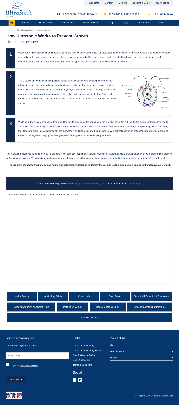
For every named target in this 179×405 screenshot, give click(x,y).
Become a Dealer (141, 3)
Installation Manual (72, 307)
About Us (94, 3)
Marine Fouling (22, 296)
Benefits (26, 22)
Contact (109, 3)
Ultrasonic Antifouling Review (87, 350)
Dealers (123, 3)
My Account (162, 3)
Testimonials (143, 22)
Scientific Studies (89, 317)
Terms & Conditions (82, 365)
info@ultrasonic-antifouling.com (123, 14)
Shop (111, 22)
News (162, 22)
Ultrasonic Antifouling (83, 345)
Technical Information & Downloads (151, 296)
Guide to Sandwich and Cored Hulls (31, 307)
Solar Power (115, 296)
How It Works (45, 22)
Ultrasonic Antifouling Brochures (150, 307)
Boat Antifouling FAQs (84, 355)
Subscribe (14, 379)
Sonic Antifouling (81, 360)
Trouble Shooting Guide (108, 307)
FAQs (125, 22)
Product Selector (91, 22)
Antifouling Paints (53, 296)
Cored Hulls (84, 296)
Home (9, 30)
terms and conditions (29, 365)
